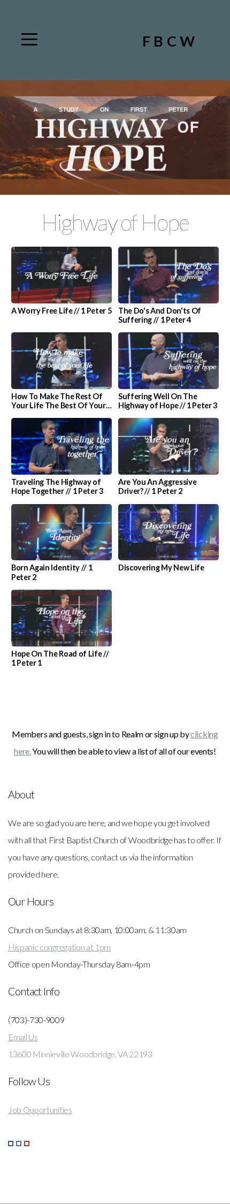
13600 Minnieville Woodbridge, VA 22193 (80, 1054)
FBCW (170, 41)
